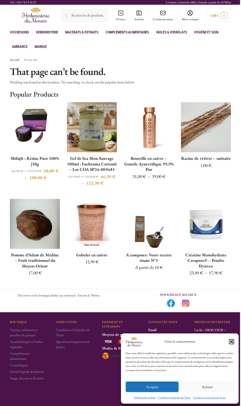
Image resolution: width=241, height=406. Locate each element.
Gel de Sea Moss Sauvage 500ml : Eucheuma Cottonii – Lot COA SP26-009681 (91, 164)
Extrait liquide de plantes (27, 371)
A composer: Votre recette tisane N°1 (149, 257)
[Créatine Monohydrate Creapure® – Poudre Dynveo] (206, 224)
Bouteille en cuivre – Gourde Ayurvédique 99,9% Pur (149, 164)
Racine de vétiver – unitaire (206, 158)
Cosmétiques (19, 365)
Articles (139, 19)
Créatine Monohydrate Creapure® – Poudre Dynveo (205, 260)
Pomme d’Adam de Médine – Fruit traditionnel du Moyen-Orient (35, 260)
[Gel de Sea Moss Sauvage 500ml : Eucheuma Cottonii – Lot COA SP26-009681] (92, 127)
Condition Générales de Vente (174, 397)
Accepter (152, 387)
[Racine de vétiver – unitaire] (206, 127)
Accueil (14, 59)
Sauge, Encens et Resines (27, 378)
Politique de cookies (145, 397)
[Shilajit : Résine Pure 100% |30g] (35, 127)
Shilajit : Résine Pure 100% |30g (35, 161)
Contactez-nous (163, 19)
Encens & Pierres (88, 295)
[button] (231, 341)
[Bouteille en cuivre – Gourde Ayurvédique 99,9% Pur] (149, 127)
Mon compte (190, 19)
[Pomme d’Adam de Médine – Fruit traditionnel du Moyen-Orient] (35, 224)
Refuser (207, 387)
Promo (120, 19)
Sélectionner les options (149, 278)
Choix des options (35, 188)
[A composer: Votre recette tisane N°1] (149, 224)
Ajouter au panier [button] (206, 176)
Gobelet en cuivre (91, 255)
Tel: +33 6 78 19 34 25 (23, 2)
